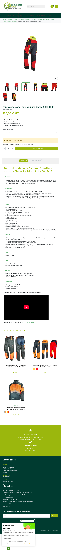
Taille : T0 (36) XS (8, 129)
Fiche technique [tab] (36, 161)
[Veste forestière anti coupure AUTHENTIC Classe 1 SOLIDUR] (16, 391)
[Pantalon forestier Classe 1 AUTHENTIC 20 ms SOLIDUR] (45, 348)
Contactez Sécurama (9, 504)
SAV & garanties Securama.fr (11, 499)
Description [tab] (23, 161)
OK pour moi (27, 544)
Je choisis (9, 544)
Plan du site (6, 506)
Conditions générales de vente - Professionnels (17, 495)
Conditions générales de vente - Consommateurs (17, 493)
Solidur (16, 363)
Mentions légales (8, 497)
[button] (56, 6)
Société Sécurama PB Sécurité (12, 490)
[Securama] (12, 6)
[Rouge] (37, 369)
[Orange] (34, 369)
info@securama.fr (8, 481)
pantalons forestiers (28, 322)
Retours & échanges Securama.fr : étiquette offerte (18, 501)
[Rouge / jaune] (8, 412)
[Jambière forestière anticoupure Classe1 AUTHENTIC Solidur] (16, 348)
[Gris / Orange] (5, 412)
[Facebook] (3, 484)
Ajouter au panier (36, 148)
